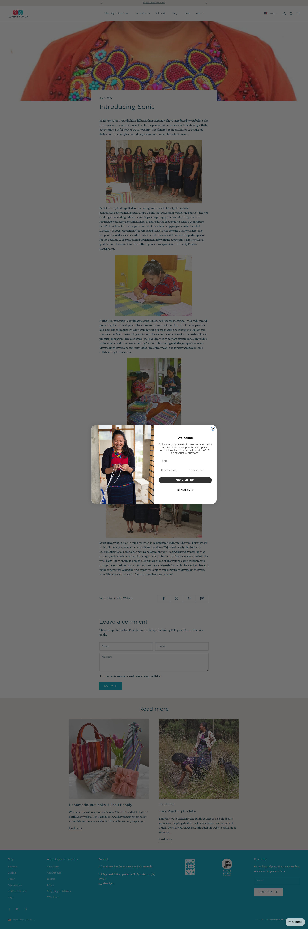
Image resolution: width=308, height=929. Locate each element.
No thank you (185, 490)
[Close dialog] (213, 429)
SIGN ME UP (185, 480)
